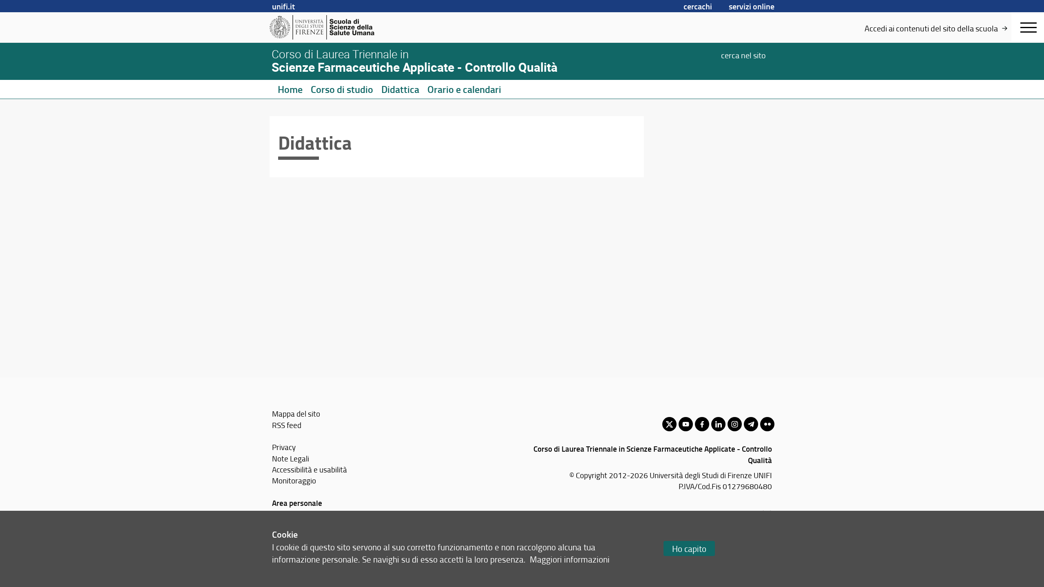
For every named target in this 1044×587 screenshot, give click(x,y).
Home (290, 89)
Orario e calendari (464, 89)
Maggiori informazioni (570, 559)
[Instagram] (735, 424)
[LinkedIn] (718, 424)
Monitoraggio (294, 480)
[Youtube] (686, 424)
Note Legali (290, 458)
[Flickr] (767, 424)
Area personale (297, 502)
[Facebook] (702, 424)
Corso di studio (342, 89)
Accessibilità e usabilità (309, 469)
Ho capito (689, 548)
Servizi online (751, 6)
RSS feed (286, 424)
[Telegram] (751, 424)
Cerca (743, 54)
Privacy (284, 446)
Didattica (400, 89)
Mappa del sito (296, 413)
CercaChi (697, 6)
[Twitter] (669, 424)
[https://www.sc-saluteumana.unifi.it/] (333, 27)
